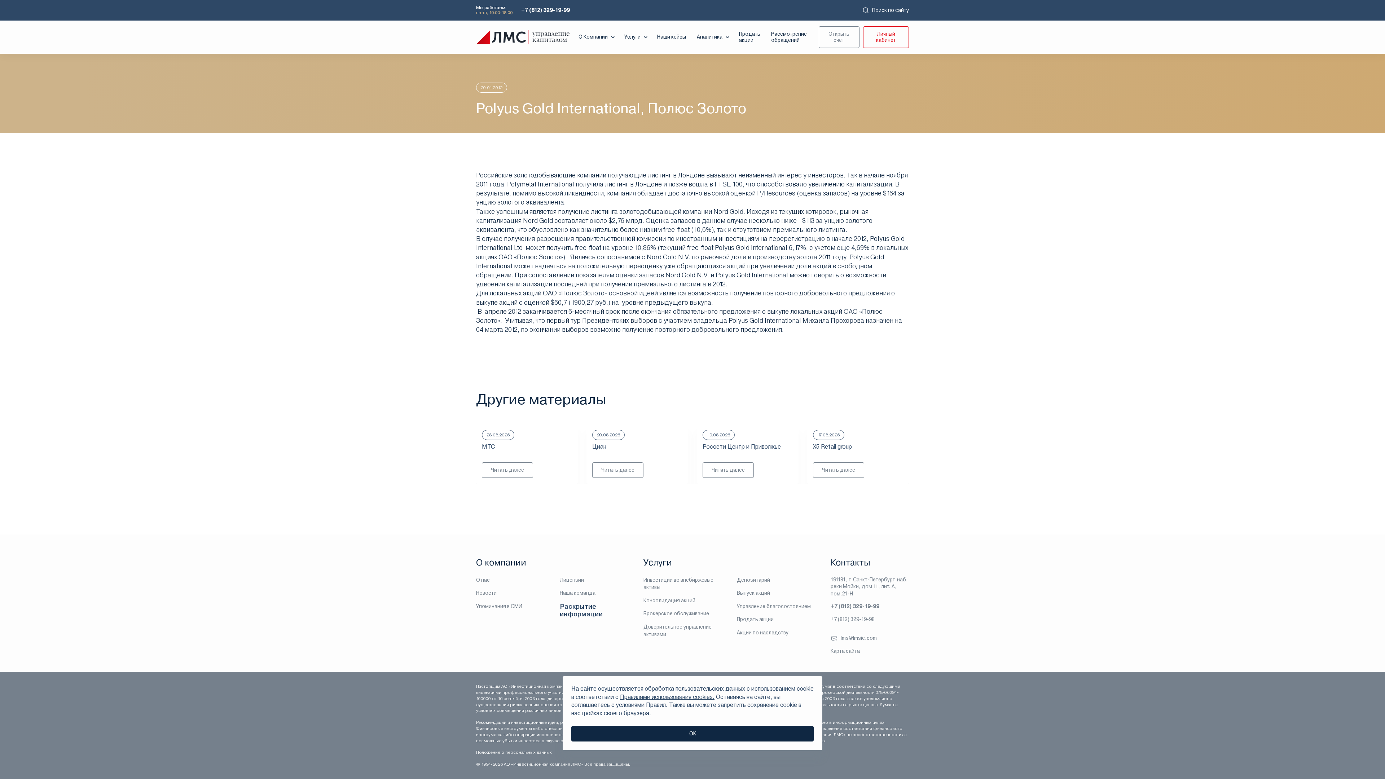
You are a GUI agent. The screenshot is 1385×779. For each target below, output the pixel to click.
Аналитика (709, 37)
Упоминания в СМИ (499, 606)
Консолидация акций (669, 600)
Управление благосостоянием (774, 606)
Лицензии (572, 580)
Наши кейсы (671, 37)
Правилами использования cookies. (667, 697)
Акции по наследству (762, 632)
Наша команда (577, 593)
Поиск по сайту (890, 10)
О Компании (593, 37)
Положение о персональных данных (514, 752)
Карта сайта (845, 651)
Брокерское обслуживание (676, 613)
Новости (486, 593)
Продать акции (749, 37)
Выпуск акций (753, 593)
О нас (483, 580)
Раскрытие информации (581, 610)
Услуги (632, 37)
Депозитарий (753, 580)
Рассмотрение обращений (789, 37)
